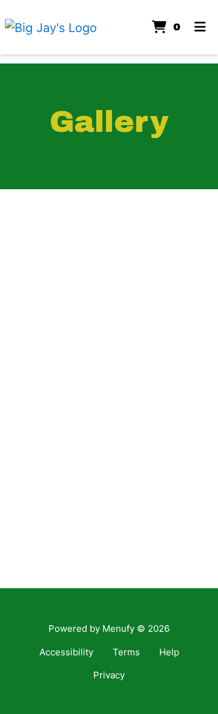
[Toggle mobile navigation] (200, 27)
